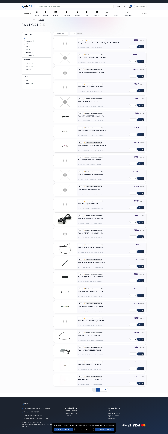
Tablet (86, 15)
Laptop (37, 15)
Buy (142, 46)
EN (118, 6)
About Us (68, 416)
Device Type (27, 59)
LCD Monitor (96, 15)
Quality (25, 76)
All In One (55, 15)
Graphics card (128, 15)
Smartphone (66, 15)
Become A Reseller (71, 411)
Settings (84, 429)
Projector (116, 15)
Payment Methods (113, 416)
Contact (144, 13)
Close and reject (63, 429)
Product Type (27, 34)
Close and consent (104, 429)
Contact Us (111, 418)
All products (27, 13)
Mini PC (107, 15)
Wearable (77, 15)
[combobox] (74, 6)
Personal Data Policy (71, 413)
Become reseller (140, 6)
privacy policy (109, 425)
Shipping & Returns (114, 413)
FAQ (109, 411)
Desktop (45, 15)
